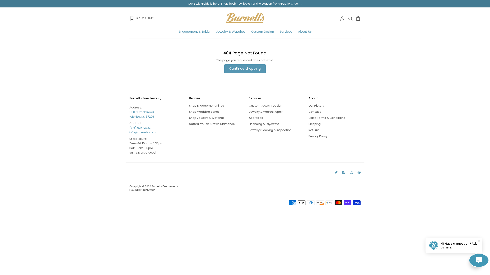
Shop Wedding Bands (204, 112)
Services (286, 31)
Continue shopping (245, 68)
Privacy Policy (318, 136)
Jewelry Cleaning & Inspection (270, 130)
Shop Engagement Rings (206, 106)
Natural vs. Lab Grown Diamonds (212, 124)
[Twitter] (336, 172)
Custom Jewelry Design (265, 106)
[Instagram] (351, 172)
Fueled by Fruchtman (142, 190)
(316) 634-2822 (139, 128)
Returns (314, 130)
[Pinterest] (359, 172)
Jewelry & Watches (230, 31)
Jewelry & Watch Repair (266, 112)
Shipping (315, 124)
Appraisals (256, 118)
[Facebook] (344, 172)
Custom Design (262, 31)
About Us (305, 31)
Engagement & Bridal (194, 31)
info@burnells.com (142, 132)
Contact (315, 112)
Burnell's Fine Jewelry (165, 186)
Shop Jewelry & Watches (207, 118)
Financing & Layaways (264, 124)
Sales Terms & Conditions (327, 118)
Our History (316, 106)
